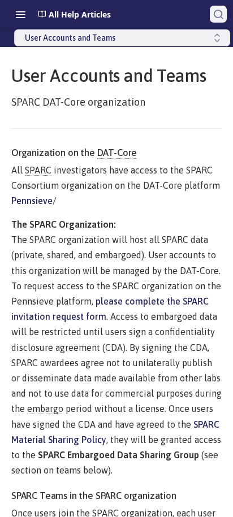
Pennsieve (32, 200)
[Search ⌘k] (218, 14)
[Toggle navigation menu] (20, 14)
